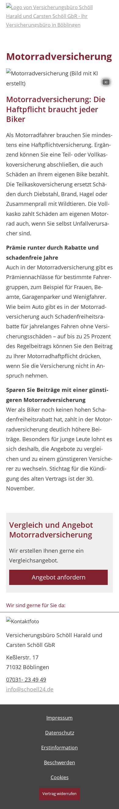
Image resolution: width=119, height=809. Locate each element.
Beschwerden (59, 762)
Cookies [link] (60, 777)
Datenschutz (59, 732)
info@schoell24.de (29, 689)
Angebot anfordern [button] (58, 577)
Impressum (59, 717)
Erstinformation (59, 747)
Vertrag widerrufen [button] (59, 793)
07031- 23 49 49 (26, 679)
